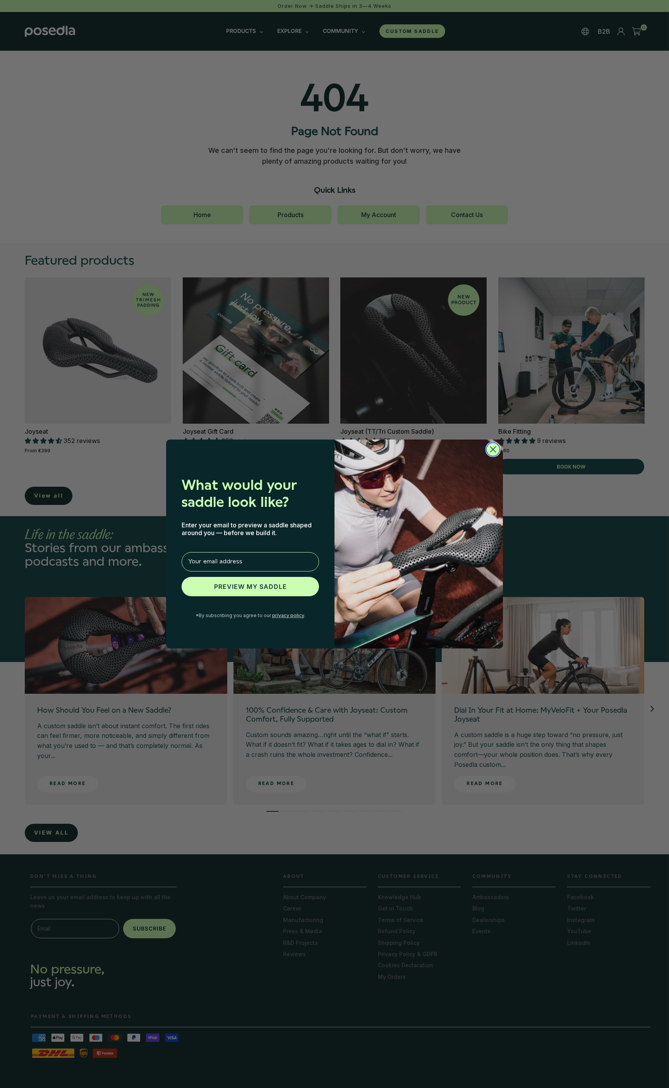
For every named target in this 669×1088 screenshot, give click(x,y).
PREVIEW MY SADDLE (250, 586)
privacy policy (288, 615)
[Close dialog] (493, 449)
